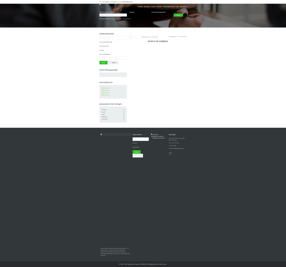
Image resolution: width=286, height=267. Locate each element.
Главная (140, 6)
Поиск (178, 15)
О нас (177, 6)
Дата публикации (104, 54)
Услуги (153, 6)
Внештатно (106, 88)
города (131, 12)
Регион (135, 143)
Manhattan (104, 116)
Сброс (114, 62)
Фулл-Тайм (106, 95)
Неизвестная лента (159, 138)
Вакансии (147, 6)
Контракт (159, 6)
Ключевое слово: (104, 18)
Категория (136, 147)
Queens (104, 112)
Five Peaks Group (161, 264)
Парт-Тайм (106, 92)
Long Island (105, 119)
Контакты (183, 6)
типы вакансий (104, 46)
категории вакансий (158, 12)
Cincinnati (104, 109)
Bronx (103, 114)
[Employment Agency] (110, 7)
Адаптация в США (168, 6)
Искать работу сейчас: (107, 12)
